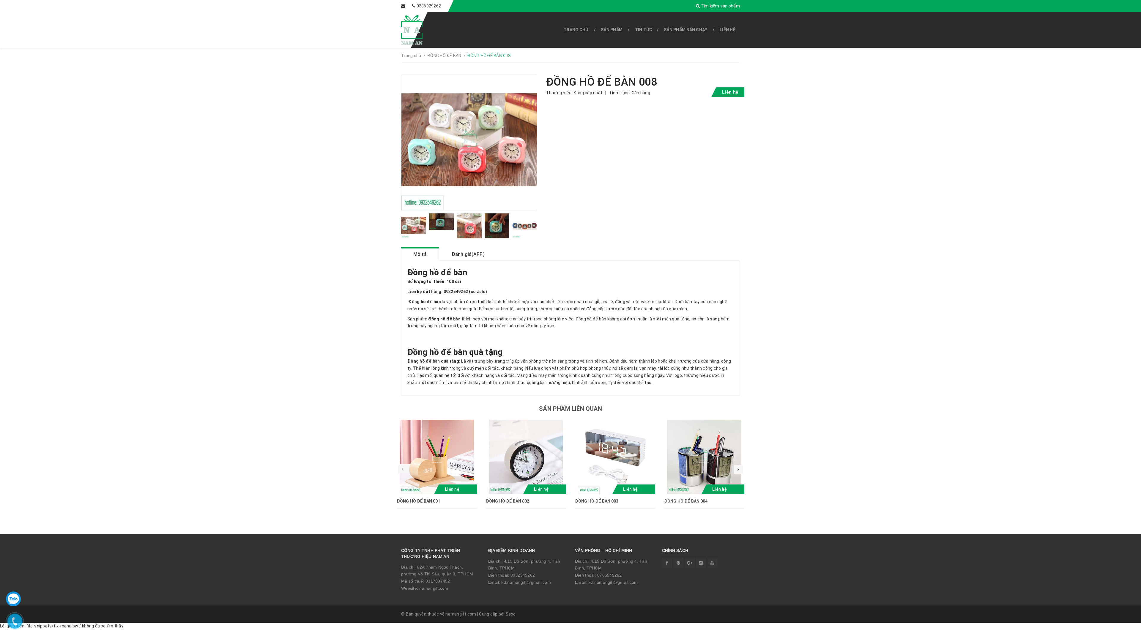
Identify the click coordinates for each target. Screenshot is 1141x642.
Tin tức (644, 29)
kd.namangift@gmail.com (526, 582)
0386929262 (429, 6)
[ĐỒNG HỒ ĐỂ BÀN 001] (437, 457)
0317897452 (437, 581)
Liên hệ (727, 29)
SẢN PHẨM (611, 29)
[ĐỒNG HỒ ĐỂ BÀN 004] (704, 457)
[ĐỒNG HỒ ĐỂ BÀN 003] (615, 457)
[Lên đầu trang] (1123, 635)
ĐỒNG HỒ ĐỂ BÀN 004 (686, 501)
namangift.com (433, 588)
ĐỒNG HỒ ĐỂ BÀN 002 (507, 501)
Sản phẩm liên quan (570, 408)
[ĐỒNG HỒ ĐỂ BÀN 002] (526, 457)
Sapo (511, 614)
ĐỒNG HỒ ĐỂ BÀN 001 (418, 501)
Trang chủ (576, 29)
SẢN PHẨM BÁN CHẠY (685, 29)
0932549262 (522, 575)
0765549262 (609, 575)
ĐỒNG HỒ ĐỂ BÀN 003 (597, 501)
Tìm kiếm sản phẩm (720, 6)
